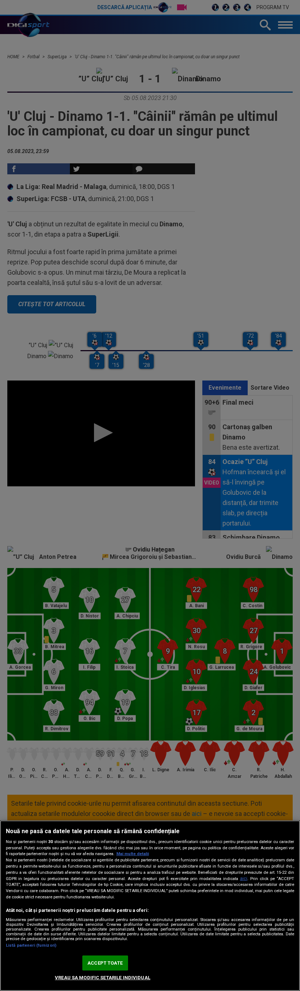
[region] (150, 905)
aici (243, 878)
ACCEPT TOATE (105, 963)
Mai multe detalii (132, 853)
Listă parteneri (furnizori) (31, 945)
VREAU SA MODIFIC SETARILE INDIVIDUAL (102, 977)
